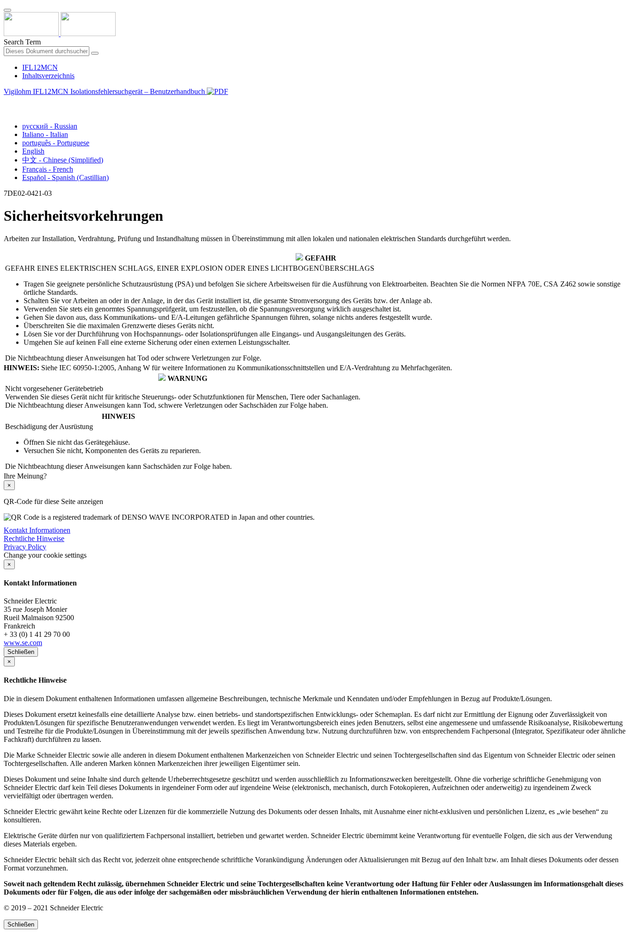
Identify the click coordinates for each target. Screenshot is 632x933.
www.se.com (23, 643)
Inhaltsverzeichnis (48, 76)
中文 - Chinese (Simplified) (62, 160)
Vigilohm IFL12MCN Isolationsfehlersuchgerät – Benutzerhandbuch (105, 91)
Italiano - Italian (45, 134)
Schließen (20, 651)
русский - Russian (49, 126)
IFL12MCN (40, 67)
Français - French (47, 169)
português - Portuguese (55, 143)
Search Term (22, 42)
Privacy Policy (25, 547)
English (33, 151)
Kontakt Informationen (37, 530)
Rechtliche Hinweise (34, 538)
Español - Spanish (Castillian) (65, 177)
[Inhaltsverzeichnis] (7, 102)
